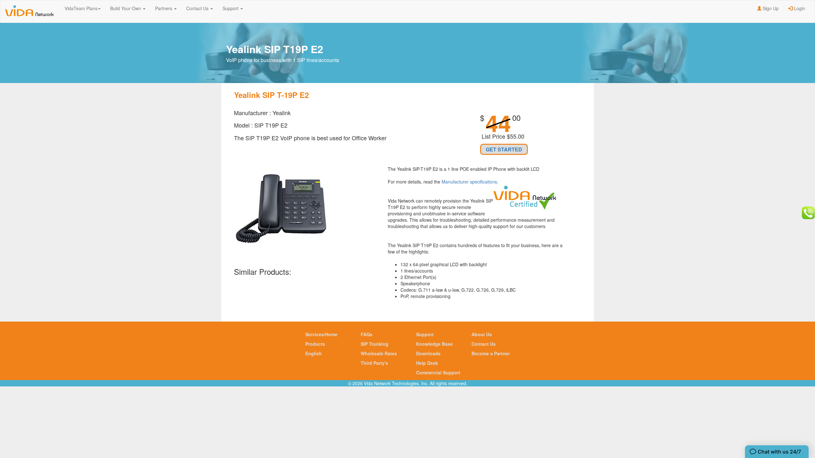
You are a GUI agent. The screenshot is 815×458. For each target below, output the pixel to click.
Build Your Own (126, 8)
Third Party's (374, 363)
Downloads (428, 353)
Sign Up (770, 8)
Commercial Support (438, 372)
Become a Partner (490, 353)
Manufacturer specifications (469, 181)
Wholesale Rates (379, 353)
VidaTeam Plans (81, 8)
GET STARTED (504, 149)
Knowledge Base (434, 344)
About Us (481, 334)
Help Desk (427, 363)
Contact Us (198, 8)
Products (315, 344)
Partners (164, 8)
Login (799, 8)
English (313, 353)
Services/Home (321, 334)
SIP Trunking (374, 344)
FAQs (366, 334)
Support (231, 8)
